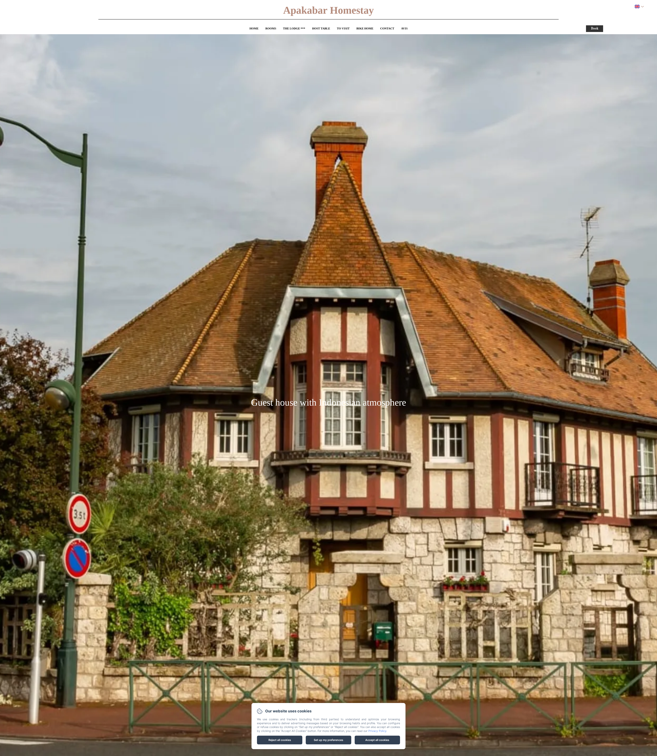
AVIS (404, 28)
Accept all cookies (377, 740)
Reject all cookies (279, 740)
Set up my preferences (328, 740)
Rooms (270, 28)
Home (254, 28)
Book (594, 28)
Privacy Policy (377, 731)
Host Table (321, 28)
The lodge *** (294, 28)
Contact (387, 28)
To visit (343, 28)
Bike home (364, 28)
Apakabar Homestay (328, 10)
